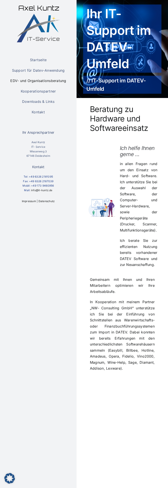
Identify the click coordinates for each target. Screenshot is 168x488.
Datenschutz (46, 201)
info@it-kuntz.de (41, 190)
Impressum (29, 201)
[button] (9, 478)
